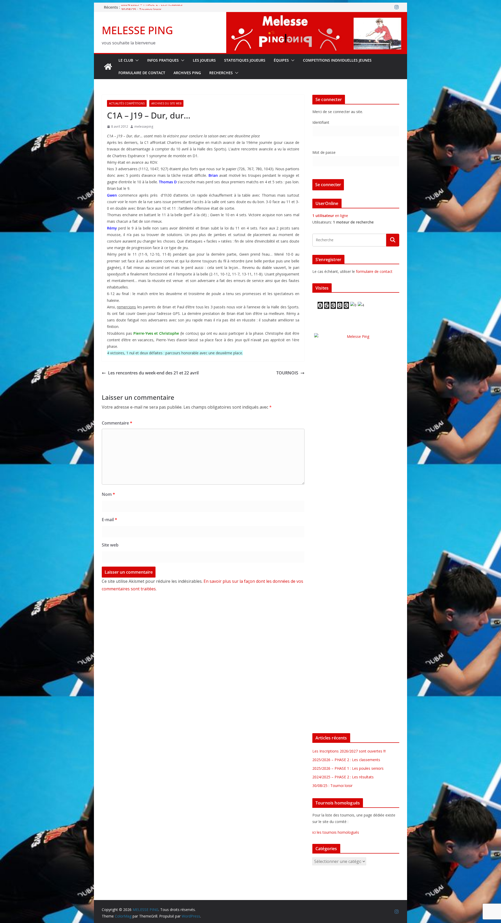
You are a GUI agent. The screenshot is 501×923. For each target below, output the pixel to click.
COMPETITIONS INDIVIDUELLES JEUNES (337, 60)
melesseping (143, 126)
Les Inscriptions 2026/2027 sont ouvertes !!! (349, 751)
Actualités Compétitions (127, 103)
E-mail (109, 519)
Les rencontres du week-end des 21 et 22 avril (153, 373)
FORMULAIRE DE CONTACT (141, 72)
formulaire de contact (374, 271)
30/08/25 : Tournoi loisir (332, 785)
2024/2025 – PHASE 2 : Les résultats (151, 7)
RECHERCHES (221, 72)
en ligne (330, 215)
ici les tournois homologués (335, 832)
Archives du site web (166, 103)
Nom (108, 494)
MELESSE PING (137, 30)
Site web (110, 545)
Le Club (125, 60)
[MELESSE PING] (108, 66)
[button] (136, 60)
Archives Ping (187, 72)
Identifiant (320, 122)
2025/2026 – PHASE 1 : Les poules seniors (348, 768)
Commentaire (117, 423)
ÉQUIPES (281, 60)
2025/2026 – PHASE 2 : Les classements (346, 759)
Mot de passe (324, 152)
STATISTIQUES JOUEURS (244, 60)
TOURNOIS (287, 373)
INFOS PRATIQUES (163, 60)
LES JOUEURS (204, 60)
